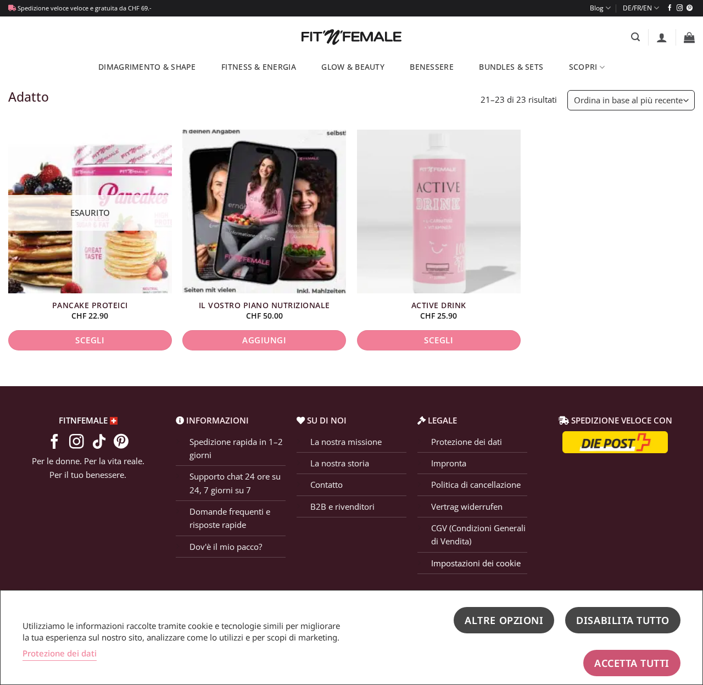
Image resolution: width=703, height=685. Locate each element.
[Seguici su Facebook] (670, 8)
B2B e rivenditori (342, 506)
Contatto (326, 484)
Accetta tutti (631, 663)
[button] (635, 37)
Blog (597, 8)
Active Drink (438, 305)
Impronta (448, 463)
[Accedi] (661, 37)
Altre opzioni (504, 620)
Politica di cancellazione (476, 484)
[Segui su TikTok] (99, 443)
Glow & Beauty (352, 67)
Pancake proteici (90, 305)
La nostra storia (339, 463)
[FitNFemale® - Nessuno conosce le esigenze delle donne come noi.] (352, 37)
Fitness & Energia (258, 67)
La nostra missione (346, 441)
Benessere (431, 67)
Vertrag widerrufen (467, 506)
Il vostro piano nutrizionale (264, 305)
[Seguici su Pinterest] (690, 8)
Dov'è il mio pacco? (225, 546)
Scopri (583, 67)
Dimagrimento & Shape (147, 67)
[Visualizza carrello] (689, 37)
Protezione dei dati (466, 441)
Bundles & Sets (511, 67)
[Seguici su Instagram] (680, 8)
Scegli (89, 340)
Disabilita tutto (622, 620)
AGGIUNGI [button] (264, 340)
